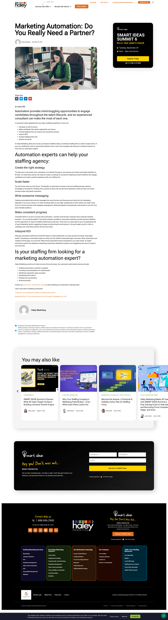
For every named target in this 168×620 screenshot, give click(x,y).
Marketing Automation (38, 325)
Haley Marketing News (149, 395)
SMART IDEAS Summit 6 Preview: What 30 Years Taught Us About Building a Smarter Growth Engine (39, 402)
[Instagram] (51, 530)
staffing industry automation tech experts (53, 328)
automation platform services (58, 332)
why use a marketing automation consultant (52, 330)
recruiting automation (72, 328)
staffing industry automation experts (29, 328)
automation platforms (32, 334)
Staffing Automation (43, 332)
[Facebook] (30, 530)
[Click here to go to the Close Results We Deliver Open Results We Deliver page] (70, 6)
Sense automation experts (74, 330)
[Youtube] (46, 530)
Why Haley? (104, 2)
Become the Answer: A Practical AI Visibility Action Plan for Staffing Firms (117, 402)
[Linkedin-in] (35, 530)
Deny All (124, 616)
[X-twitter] (40, 530)
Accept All (135, 616)
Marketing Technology (24, 325)
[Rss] (56, 530)
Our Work (93, 2)
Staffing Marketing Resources (122, 2)
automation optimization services (78, 332)
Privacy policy (114, 616)
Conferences (29, 395)
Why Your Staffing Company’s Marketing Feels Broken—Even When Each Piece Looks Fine (76, 402)
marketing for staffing (29, 332)
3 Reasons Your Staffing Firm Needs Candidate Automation (35, 293)
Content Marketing (70, 395)
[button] (153, 2)
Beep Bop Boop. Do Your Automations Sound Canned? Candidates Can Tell (40, 296)
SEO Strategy (125, 395)
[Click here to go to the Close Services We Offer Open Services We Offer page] (50, 6)
